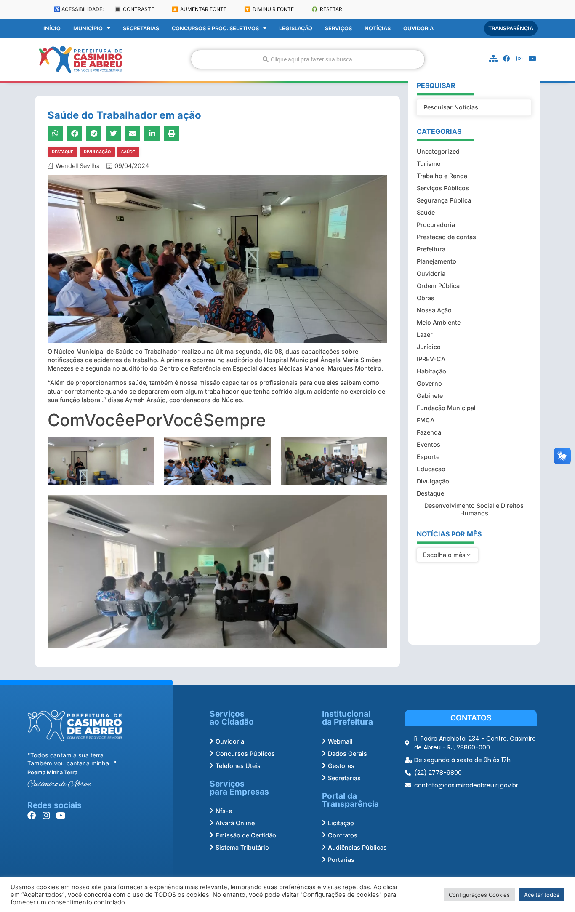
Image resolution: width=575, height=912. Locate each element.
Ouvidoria (418, 28)
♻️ (326, 9)
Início (52, 28)
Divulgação (97, 151)
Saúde (128, 151)
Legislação (295, 28)
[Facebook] (506, 58)
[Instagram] (519, 58)
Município (88, 28)
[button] (55, 133)
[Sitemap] (493, 58)
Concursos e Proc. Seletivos (215, 28)
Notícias (378, 28)
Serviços (338, 28)
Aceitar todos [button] (541, 894)
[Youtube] (532, 58)
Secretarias (141, 28)
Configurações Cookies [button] (479, 894)
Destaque (62, 151)
